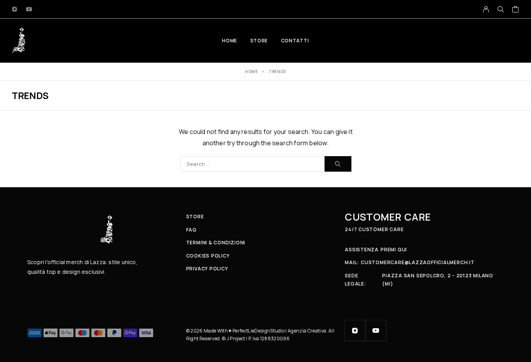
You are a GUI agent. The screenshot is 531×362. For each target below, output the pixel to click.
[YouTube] (29, 9)
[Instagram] (15, 9)
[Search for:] (252, 164)
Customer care (388, 217)
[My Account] (486, 9)
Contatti (295, 40)
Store (259, 40)
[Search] (500, 9)
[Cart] (515, 10)
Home (229, 40)
